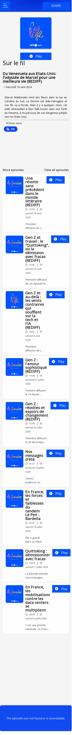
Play (39, 56)
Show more (15, 123)
